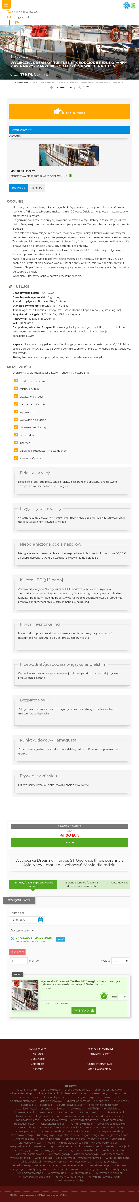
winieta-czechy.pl (69, 1146)
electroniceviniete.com (103, 1104)
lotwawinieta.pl (23, 1116)
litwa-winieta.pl (24, 1112)
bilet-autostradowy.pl (78, 1089)
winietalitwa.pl (43, 1157)
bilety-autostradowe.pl (109, 1089)
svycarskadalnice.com (81, 1131)
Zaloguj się (37, 1063)
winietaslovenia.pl (81, 1161)
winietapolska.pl (31, 1161)
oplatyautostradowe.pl (85, 1120)
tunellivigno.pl (45, 1135)
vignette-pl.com (24, 1138)
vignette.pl (118, 1138)
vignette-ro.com (74, 1138)
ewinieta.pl (77, 1108)
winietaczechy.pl (112, 1154)
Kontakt (38, 1069)
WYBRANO (82, 1010)
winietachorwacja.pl (86, 1154)
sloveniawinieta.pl (26, 1127)
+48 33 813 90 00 (25, 12)
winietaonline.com (117, 1157)
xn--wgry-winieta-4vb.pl (69, 1176)
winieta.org (66, 1150)
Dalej (68, 842)
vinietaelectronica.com (73, 1142)
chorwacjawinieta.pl (32, 1097)
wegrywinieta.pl (20, 1146)
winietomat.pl (121, 1165)
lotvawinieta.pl (115, 1112)
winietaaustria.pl (87, 1150)
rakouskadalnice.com (54, 1123)
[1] (122, 996)
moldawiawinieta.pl (28, 1120)
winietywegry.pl (120, 1169)
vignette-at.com (68, 1135)
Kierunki (38, 1053)
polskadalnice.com (25, 1123)
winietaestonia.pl (20, 1157)
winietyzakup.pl (57, 1173)
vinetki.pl (50, 1142)
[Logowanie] (16, 22)
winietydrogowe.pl (38, 1169)
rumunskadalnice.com (111, 1123)
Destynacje (37, 1058)
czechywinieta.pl (84, 1097)
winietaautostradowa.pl (30, 1154)
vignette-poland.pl (48, 1138)
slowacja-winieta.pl (113, 1127)
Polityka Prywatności (99, 1048)
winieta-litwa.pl (92, 1146)
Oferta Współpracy (99, 1069)
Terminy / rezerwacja (73, 113)
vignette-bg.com (93, 1135)
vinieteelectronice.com (105, 1142)
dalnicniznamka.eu (52, 1101)
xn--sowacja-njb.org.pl (108, 1173)
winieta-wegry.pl (21, 1150)
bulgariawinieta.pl (47, 1093)
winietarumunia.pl (55, 1161)
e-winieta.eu (121, 1101)
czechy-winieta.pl (59, 1097)
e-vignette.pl (102, 1101)
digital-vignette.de (78, 1101)
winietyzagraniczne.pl (30, 1173)
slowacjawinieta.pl (27, 1131)
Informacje (18, 187)
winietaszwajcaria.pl (47, 1165)
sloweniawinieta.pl (53, 1131)
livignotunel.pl (67, 1112)
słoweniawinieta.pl (22, 1135)
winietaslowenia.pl (20, 1165)
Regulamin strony (99, 1053)
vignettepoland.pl (30, 1142)
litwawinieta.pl (46, 1112)
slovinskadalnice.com (84, 1127)
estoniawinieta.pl (26, 1108)
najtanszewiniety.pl (56, 1120)
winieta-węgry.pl (45, 1150)
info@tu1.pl (20, 17)
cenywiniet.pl (122, 1093)
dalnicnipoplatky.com (23, 1101)
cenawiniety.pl (101, 1093)
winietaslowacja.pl (107, 1161)
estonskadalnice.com (54, 1108)
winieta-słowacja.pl (117, 1146)
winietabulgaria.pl (59, 1154)
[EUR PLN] (120, 960)
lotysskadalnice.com (49, 1116)
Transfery (36, 187)
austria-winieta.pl (26, 1089)
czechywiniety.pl (108, 1097)
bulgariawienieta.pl (20, 1093)
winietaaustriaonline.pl (114, 1150)
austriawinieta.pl (51, 1089)
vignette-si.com (98, 1138)
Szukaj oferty (37, 1048)
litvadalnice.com (113, 1108)
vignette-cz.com (118, 1135)
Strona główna (21, 82)
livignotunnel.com (91, 1112)
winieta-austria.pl (43, 1146)
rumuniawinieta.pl (82, 1123)
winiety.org (16, 1169)
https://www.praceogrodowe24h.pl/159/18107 (38, 175)
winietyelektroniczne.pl (67, 1169)
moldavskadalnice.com (110, 1116)
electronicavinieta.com (71, 1104)
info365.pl (93, 1108)
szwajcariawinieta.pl (111, 1131)
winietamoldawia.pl (90, 1157)
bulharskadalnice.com (75, 1093)
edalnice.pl (46, 1104)
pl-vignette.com (113, 1120)
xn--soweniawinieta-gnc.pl (35, 1176)
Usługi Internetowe (99, 1063)
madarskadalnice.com (79, 1116)
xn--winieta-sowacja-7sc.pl (104, 1176)
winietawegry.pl (99, 1165)
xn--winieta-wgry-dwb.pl (69, 1180)
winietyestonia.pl (96, 1169)
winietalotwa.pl (65, 1157)
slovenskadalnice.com (54, 1127)
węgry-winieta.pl (81, 1173)
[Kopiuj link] (70, 175)
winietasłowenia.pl (74, 1165)
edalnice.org (28, 1104)
